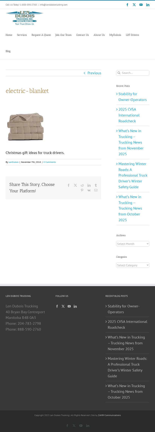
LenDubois (14, 162)
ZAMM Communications (109, 415)
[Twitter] (63, 306)
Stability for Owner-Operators (124, 309)
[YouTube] (69, 306)
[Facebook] (57, 306)
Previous (94, 72)
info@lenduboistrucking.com (53, 4)
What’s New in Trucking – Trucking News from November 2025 (131, 142)
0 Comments (49, 162)
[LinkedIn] (75, 306)
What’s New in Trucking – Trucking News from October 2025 (130, 208)
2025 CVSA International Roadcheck (129, 115)
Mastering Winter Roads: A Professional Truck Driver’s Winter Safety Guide (133, 175)
